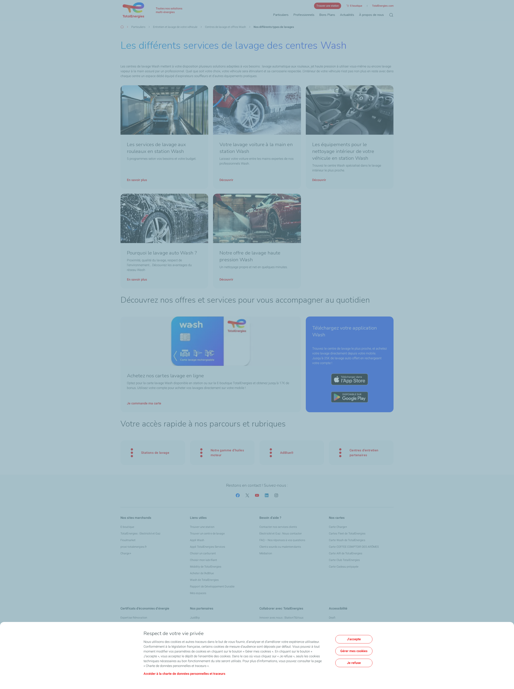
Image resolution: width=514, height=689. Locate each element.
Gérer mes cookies (353, 651)
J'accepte (354, 639)
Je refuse (354, 663)
